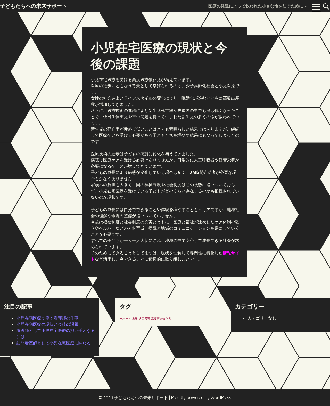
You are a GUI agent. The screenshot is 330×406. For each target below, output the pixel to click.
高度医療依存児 (161, 318)
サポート (125, 318)
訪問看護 (144, 318)
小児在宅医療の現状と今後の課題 (47, 324)
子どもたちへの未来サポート (141, 397)
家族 (135, 318)
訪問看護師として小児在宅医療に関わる (53, 342)
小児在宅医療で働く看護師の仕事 (47, 318)
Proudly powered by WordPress (201, 397)
